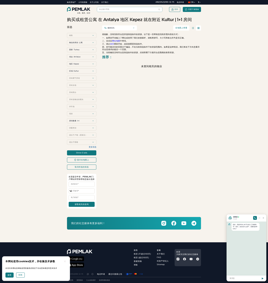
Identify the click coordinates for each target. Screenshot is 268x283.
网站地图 (116, 41)
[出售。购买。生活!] (78, 9)
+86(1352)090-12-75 (75, 274)
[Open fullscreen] (259, 217)
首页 (112, 44)
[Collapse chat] (263, 217)
